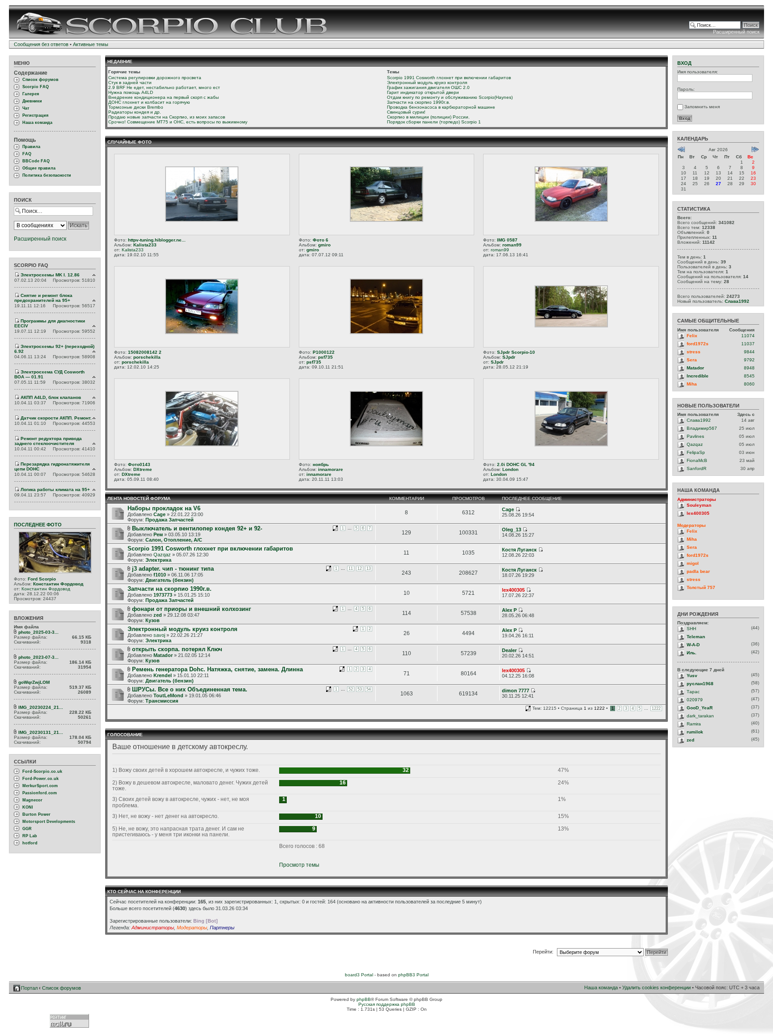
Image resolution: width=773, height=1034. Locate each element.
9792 (749, 359)
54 (368, 689)
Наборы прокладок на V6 (163, 508)
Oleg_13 (511, 529)
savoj (159, 635)
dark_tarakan (700, 715)
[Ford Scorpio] (55, 571)
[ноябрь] (386, 444)
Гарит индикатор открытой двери (423, 92)
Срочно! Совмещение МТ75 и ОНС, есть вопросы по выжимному (177, 121)
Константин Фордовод (58, 583)
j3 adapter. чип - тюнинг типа (173, 568)
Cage (159, 514)
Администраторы (153, 927)
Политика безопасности (46, 175)
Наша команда (37, 122)
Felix (692, 335)
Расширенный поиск (736, 31)
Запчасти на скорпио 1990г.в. (418, 102)
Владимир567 (702, 428)
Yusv (692, 675)
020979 (695, 699)
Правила (31, 146)
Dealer (509, 650)
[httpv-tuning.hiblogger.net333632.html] (201, 220)
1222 (656, 708)
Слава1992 (737, 301)
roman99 (512, 244)
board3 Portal (359, 974)
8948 (749, 367)
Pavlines (695, 436)
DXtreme (142, 469)
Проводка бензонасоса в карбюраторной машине (441, 107)
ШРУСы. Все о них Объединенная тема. (189, 689)
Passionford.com (39, 793)
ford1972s (698, 343)
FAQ (26, 154)
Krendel (162, 675)
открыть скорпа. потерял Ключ (177, 649)
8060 (749, 383)
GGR (27, 828)
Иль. (692, 652)
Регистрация (35, 115)
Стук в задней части (130, 82)
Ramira (694, 723)
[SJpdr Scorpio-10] (571, 325)
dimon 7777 (515, 690)
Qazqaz (162, 554)
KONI (27, 807)
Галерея (30, 94)
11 (350, 568)
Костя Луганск (519, 549)
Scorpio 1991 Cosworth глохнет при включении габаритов (449, 77)
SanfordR (696, 468)
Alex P (509, 610)
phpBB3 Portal (413, 974)
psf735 (325, 357)
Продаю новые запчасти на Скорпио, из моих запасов (166, 116)
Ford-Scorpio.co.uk (42, 771)
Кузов (152, 620)
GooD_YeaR (700, 707)
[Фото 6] (386, 220)
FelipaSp (696, 452)
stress (694, 351)
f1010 (159, 574)
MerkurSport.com (40, 786)
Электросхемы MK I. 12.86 (50, 274)
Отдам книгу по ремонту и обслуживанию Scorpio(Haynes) (450, 97)
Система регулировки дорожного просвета (154, 77)
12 (359, 568)
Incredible (698, 375)
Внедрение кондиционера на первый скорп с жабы (163, 97)
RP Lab (29, 836)
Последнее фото (38, 524)
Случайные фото (129, 142)
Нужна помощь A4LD (130, 92)
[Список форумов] (173, 22)
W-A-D (693, 644)
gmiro (324, 244)
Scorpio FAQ (35, 87)
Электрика (158, 560)
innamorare (330, 469)
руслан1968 (700, 683)
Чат (25, 108)
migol (693, 563)
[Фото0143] (201, 444)
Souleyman (699, 505)
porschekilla (147, 357)
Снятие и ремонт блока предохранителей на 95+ (43, 298)
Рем (158, 534)
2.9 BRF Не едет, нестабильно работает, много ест (164, 87)
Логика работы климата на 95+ (55, 489)
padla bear (698, 571)
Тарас (693, 691)
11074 (748, 335)
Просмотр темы (299, 865)
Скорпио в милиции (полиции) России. (428, 116)
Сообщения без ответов (41, 44)
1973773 (162, 595)
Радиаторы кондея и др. (134, 112)
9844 (749, 351)
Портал (29, 988)
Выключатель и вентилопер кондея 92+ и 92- (197, 528)
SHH (691, 628)
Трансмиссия (161, 700)
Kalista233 (145, 244)
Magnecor (32, 800)
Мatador (695, 367)
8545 (749, 375)
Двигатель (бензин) (169, 580)
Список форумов (40, 79)
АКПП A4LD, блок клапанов (51, 397)
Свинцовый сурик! (406, 112)
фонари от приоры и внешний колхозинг (191, 609)
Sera (692, 359)
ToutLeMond (168, 695)
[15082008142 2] (201, 332)
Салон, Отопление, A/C (173, 539)
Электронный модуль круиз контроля (427, 82)
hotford (30, 843)
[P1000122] (386, 332)
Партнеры (222, 927)
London (510, 469)
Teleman (696, 636)
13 (368, 568)
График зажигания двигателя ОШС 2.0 (428, 87)
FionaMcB (697, 460)
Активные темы (90, 44)
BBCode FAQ (36, 161)
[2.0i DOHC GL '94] (571, 444)
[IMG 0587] (571, 220)
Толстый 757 (701, 587)
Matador (163, 655)
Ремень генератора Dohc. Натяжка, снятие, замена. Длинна (217, 669)
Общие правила (38, 168)
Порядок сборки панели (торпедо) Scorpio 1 (434, 121)
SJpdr (508, 357)
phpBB (364, 999)
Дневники (32, 101)
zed (157, 615)
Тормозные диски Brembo (135, 107)
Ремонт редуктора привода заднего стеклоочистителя (48, 441)
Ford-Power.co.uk (40, 778)
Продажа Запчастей (169, 519)
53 (359, 689)
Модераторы (192, 927)
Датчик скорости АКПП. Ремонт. (56, 417)
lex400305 (513, 590)
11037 (748, 343)
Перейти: (543, 951)
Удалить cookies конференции (656, 987)
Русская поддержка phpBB (386, 1004)
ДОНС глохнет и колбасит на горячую (149, 102)
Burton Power (36, 814)
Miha (692, 383)
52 (350, 689)
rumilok (695, 731)
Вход (684, 63)
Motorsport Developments (48, 821)
